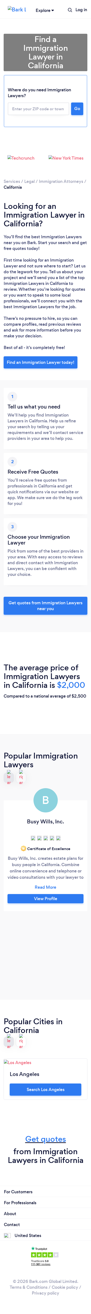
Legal (29, 181)
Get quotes (45, 1139)
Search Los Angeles (46, 1089)
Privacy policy (45, 1293)
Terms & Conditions (29, 1287)
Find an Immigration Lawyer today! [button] (40, 362)
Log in (81, 10)
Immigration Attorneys (61, 181)
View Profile (45, 899)
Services (12, 181)
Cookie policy (65, 1287)
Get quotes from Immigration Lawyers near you (45, 606)
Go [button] (77, 108)
